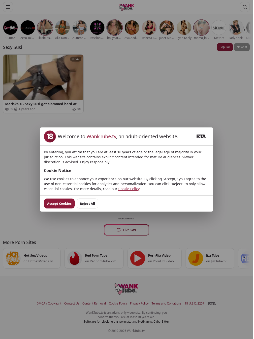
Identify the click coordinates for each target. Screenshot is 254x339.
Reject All (87, 203)
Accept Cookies (59, 203)
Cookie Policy (128, 188)
